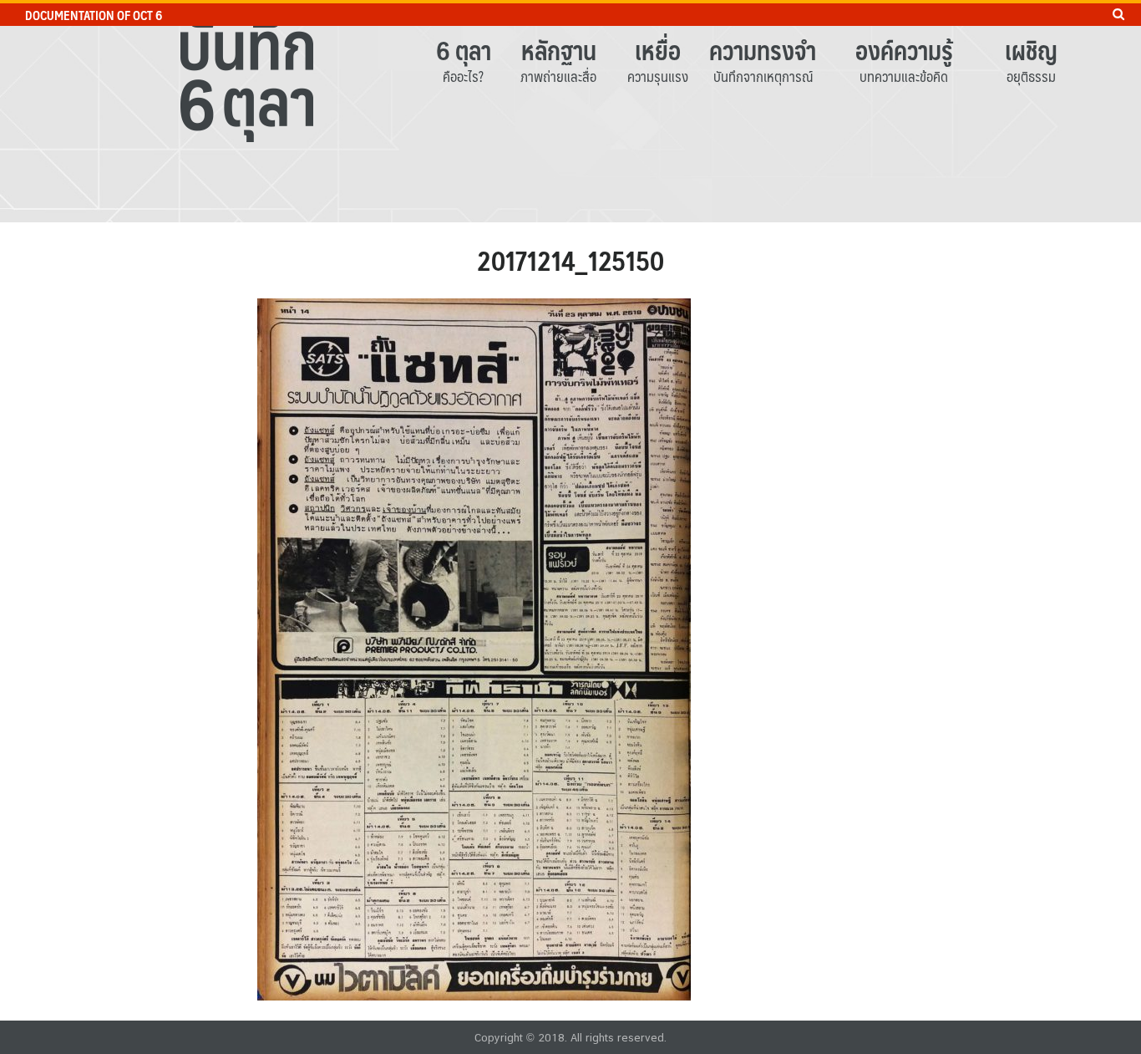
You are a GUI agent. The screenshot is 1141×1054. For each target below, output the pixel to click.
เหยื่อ (658, 49)
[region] (570, 111)
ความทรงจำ (762, 49)
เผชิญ (1031, 49)
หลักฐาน (558, 49)
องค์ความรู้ (904, 49)
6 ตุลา (463, 49)
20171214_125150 (570, 260)
